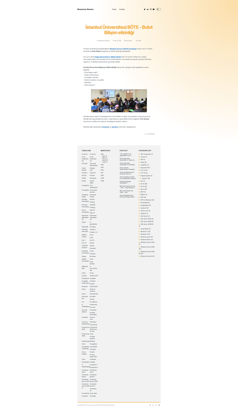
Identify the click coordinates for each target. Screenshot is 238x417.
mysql (85, 275)
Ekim (103, 156)
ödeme (93, 281)
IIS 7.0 (144, 184)
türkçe (93, 341)
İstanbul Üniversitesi (85, 252)
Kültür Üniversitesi (85, 260)
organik (93, 278)
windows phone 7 (93, 375)
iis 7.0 (92, 240)
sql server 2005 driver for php (93, 329)
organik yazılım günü (85, 282)
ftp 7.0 (93, 210)
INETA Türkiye (84, 236)
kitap (84, 256)
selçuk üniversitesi (93, 313)
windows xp (93, 389)
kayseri (93, 253)
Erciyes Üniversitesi (85, 205)
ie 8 (92, 235)
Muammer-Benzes (104, 40)
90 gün (85, 163)
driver (93, 199)
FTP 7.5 (144, 173)
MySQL (144, 194)
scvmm (93, 307)
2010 (102, 175)
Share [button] (139, 40)
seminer (85, 317)
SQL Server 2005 (147, 219)
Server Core (145, 210)
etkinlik (93, 205)
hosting (93, 227)
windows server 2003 (85, 380)
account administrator (94, 164)
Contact (122, 9)
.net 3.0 (85, 154)
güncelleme (93, 224)
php (84, 289)
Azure (93, 175)
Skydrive (115, 127)
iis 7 (84, 240)
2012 (102, 170)
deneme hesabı (85, 195)
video (93, 352)
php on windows (92, 290)
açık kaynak (84, 169)
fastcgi (93, 207)
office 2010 (94, 275)
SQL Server (145, 216)
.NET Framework (147, 154)
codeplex (86, 190)
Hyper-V (146, 178)
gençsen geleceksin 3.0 (85, 217)
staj (92, 334)
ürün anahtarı (84, 353)
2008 (102, 181)
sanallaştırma (86, 306)
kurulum (93, 256)
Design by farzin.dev (92, 405)
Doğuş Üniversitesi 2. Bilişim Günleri (108, 57)
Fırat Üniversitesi (85, 211)
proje (92, 299)
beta (84, 178)
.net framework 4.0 (93, 159)
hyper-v (93, 229)
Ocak (104, 162)
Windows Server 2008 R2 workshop (123, 49)
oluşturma (86, 278)
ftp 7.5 (93, 213)
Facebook (105, 127)
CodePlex (145, 165)
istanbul (93, 248)
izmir (92, 251)
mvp (92, 273)
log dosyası (92, 262)
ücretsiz (93, 349)
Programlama (146, 205)
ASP (143, 159)
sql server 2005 (85, 328)
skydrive (93, 322)
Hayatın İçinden (146, 175)
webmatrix (86, 362)
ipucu (92, 245)
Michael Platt (85, 267)
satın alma (94, 304)
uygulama (94, 344)
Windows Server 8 (147, 256)
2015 (104, 158)
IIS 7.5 (144, 186)
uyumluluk (94, 346)
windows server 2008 (93, 380)
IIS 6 (143, 181)
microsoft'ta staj (93, 269)
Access (144, 157)
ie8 (92, 237)
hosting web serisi (85, 230)
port (84, 294)
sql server (94, 324)
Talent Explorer (92, 337)
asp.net (93, 173)
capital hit (86, 185)
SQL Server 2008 (147, 221)
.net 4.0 (93, 154)
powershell (94, 294)
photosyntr (94, 286)
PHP (143, 197)
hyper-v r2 (94, 232)
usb (84, 344)
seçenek (93, 310)
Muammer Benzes (85, 9)
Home (114, 9)
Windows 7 (145, 231)
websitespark (86, 366)
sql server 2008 (85, 335)
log (92, 259)
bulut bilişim (92, 182)
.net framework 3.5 (85, 159)
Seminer (145, 208)
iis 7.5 (84, 243)
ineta (92, 243)
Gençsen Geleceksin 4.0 (93, 217)
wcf (84, 359)
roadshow (94, 302)
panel (92, 284)
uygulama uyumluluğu (85, 347)
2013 (102, 167)
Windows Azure (93, 371)
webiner (93, 359)
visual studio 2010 (93, 355)
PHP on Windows (147, 200)
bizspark (93, 178)
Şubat (104, 160)
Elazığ (93, 202)
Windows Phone (147, 239)
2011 (102, 173)
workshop (86, 393)
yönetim (93, 396)
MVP (143, 192)
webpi (93, 362)
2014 (102, 164)
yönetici (85, 396)
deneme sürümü (93, 195)
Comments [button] (151, 134)
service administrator (86, 323)
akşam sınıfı (92, 169)
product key (85, 297)
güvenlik (85, 227)
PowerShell (145, 202)
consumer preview (93, 191)
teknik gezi (86, 341)
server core (92, 318)
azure (85, 175)
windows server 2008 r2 (85, 386)
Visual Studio (146, 229)
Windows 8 (145, 234)
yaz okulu (94, 393)
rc (83, 302)
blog (84, 181)
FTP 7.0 (144, 170)
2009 (102, 178)
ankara (85, 173)
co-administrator (94, 186)
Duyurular (129, 40)
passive (85, 286)
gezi (84, 222)
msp (84, 273)
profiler (93, 296)
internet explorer (85, 246)
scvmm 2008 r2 (84, 311)
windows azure (85, 371)
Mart (103, 158)
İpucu (144, 189)
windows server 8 (93, 385)
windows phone (85, 375)
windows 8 (94, 367)
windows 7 (94, 364)
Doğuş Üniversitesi (85, 200)
